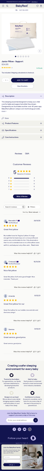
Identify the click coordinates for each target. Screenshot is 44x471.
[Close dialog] (41, 445)
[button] (3, 5)
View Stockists (22, 86)
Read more (35, 245)
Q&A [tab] (27, 153)
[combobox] (31, 212)
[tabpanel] (22, 34)
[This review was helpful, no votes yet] (34, 321)
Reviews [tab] (18, 153)
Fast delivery (23, 10)
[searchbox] (12, 207)
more (3, 111)
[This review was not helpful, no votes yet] (38, 253)
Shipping (14, 73)
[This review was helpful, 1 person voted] (34, 253)
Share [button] (7, 118)
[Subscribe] (35, 420)
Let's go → (12, 465)
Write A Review (22, 196)
